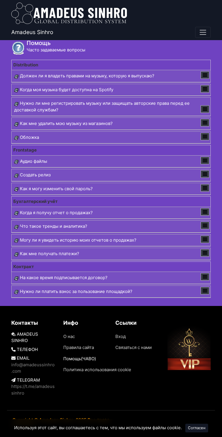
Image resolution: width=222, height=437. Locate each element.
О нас (69, 336)
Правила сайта (78, 347)
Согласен (197, 427)
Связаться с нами (133, 347)
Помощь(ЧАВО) (79, 358)
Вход (120, 336)
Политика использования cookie (97, 369)
